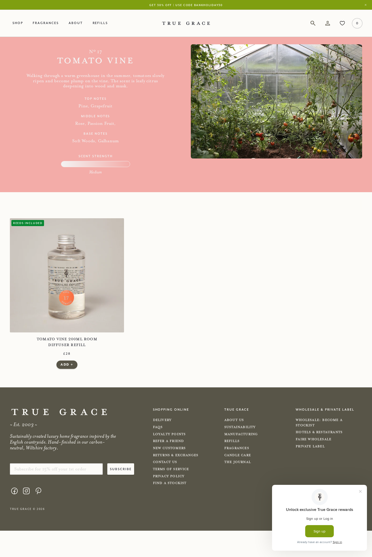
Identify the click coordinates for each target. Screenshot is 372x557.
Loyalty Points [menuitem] (169, 434)
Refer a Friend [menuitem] (168, 441)
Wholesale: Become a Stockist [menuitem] (319, 422)
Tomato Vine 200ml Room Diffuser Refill (67, 341)
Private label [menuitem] (310, 446)
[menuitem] (14, 491)
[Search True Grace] (313, 23)
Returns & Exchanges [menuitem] (175, 455)
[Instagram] (26, 490)
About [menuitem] (76, 22)
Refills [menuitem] (100, 22)
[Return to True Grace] (186, 23)
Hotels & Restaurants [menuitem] (319, 432)
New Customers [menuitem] (169, 448)
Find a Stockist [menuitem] (170, 483)
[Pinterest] (38, 490)
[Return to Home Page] (59, 412)
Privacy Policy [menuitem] (168, 476)
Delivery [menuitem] (162, 420)
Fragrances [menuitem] (45, 22)
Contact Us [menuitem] (165, 462)
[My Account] (328, 23)
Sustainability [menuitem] (240, 427)
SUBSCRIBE (121, 468)
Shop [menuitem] (17, 22)
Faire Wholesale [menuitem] (313, 439)
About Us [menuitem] (234, 420)
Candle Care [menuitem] (237, 455)
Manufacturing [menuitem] (241, 434)
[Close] (367, 5)
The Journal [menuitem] (237, 462)
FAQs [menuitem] (158, 427)
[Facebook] (14, 490)
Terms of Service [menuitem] (171, 469)
